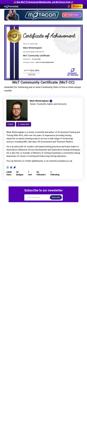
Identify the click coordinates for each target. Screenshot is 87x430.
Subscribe (56, 197)
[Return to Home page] (11, 6)
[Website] (11, 167)
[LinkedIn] (7, 167)
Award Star (24, 124)
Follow (10, 124)
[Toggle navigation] (68, 6)
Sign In (78, 6)
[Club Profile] (14, 167)
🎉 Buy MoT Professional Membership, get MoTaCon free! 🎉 (43, 2)
